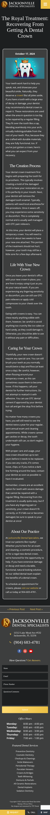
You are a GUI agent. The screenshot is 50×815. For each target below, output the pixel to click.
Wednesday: (14, 731)
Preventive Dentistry (25, 751)
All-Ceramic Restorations (25, 783)
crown (19, 95)
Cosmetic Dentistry (25, 755)
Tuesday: (12, 727)
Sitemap (20, 804)
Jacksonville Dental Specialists (23, 537)
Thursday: (12, 734)
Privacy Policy (28, 804)
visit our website (29, 587)
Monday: (12, 723)
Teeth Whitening (25, 776)
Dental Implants (25, 787)
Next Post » (36, 609)
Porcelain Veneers (25, 769)
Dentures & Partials (25, 780)
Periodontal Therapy (25, 765)
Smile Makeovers (25, 762)
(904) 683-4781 (27, 642)
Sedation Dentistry (25, 790)
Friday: (11, 738)
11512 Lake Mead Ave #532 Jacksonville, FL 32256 (27, 634)
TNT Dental (35, 806)
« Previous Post (16, 609)
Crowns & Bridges (25, 772)
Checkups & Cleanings (25, 758)
